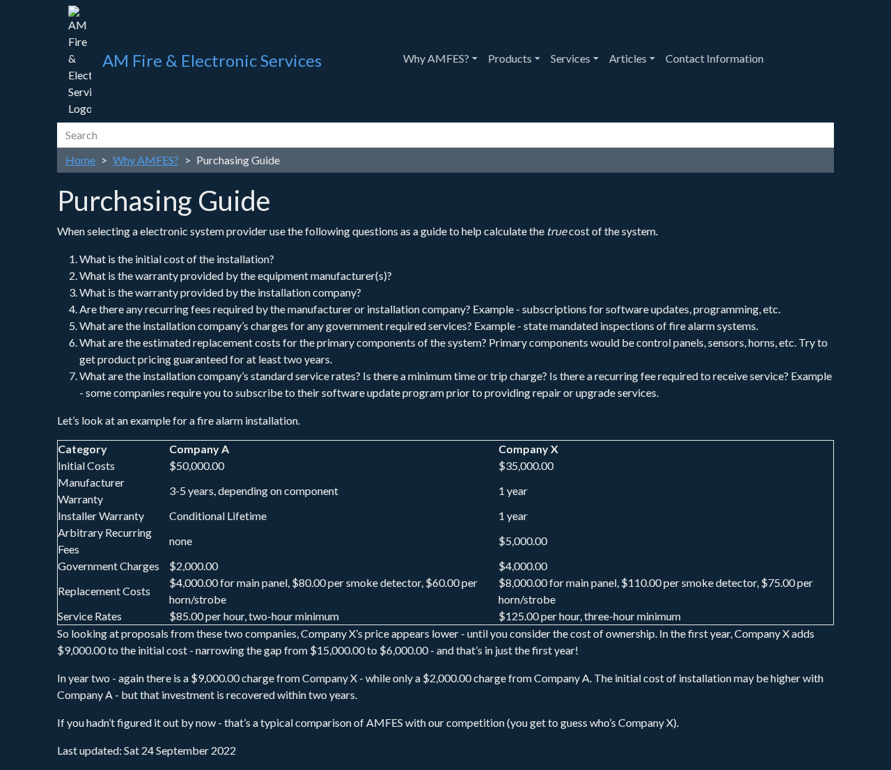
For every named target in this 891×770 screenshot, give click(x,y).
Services (570, 58)
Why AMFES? (436, 58)
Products (510, 58)
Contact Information (714, 58)
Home (80, 159)
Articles (628, 58)
